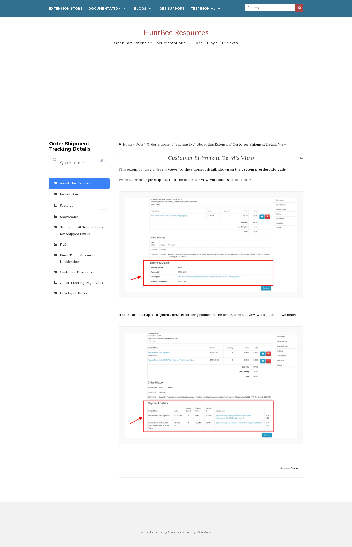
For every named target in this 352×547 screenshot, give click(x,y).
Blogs (140, 8)
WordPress (204, 532)
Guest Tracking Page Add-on (83, 283)
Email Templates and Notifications (76, 258)
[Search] (299, 8)
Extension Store (66, 8)
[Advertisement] (176, 95)
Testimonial (203, 8)
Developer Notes (74, 293)
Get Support (172, 8)
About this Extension (76, 183)
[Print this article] (301, 158)
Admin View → (291, 468)
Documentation (105, 8)
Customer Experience (77, 272)
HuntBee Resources (176, 32)
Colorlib (173, 532)
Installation (69, 194)
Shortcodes (69, 217)
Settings (66, 205)
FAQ (63, 244)
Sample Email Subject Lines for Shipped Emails (81, 230)
